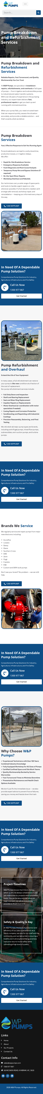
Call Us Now (17, 285)
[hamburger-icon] (25, 4)
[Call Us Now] (4, 287)
